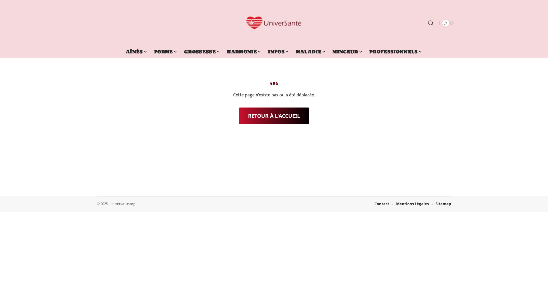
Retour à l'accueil (274, 115)
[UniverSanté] (274, 23)
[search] (430, 23)
